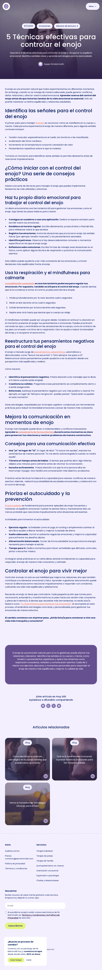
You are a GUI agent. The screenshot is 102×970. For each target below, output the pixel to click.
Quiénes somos (12, 851)
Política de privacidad (15, 863)
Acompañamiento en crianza (50, 865)
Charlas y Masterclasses (47, 880)
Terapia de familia (44, 860)
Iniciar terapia (16, 960)
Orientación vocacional (47, 870)
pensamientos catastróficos (49, 352)
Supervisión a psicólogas (47, 875)
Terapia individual (44, 851)
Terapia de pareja (44, 856)
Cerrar (28, 960)
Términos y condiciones (16, 868)
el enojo (40, 122)
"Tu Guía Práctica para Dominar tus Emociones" (45, 603)
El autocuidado (13, 505)
